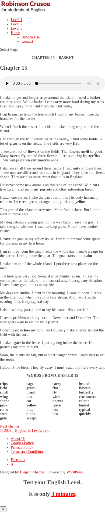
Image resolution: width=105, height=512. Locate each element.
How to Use (31, 37)
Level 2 (16, 24)
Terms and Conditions (27, 452)
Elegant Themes (32, 472)
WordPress (74, 472)
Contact (27, 41)
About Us (18, 439)
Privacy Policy (22, 447)
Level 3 (16, 28)
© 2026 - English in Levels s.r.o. (25, 431)
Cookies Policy (22, 443)
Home (15, 33)
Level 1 (16, 20)
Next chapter (9, 426)
